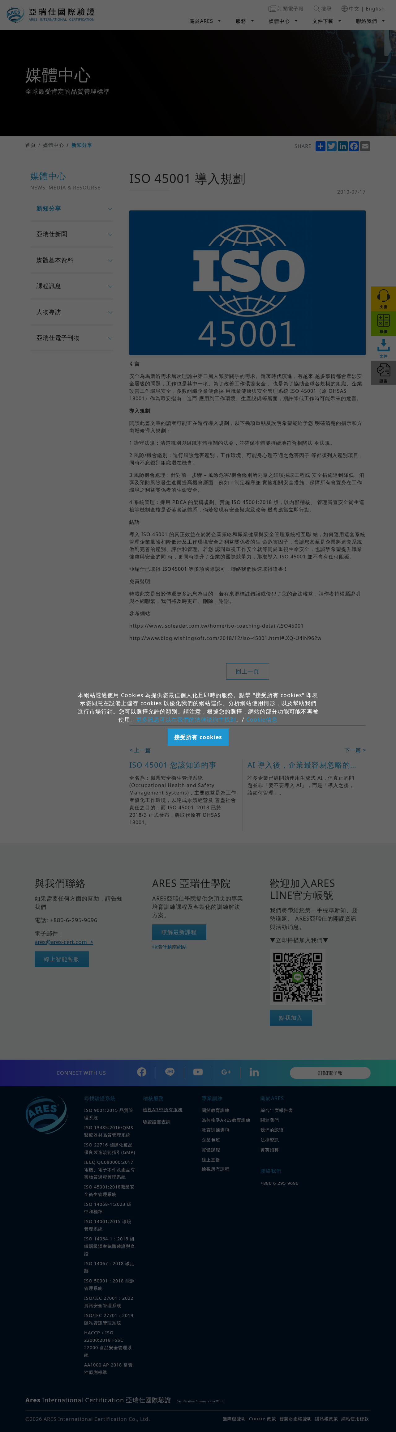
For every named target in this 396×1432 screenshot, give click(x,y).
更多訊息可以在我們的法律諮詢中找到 (186, 719)
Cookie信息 (262, 719)
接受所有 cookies (198, 737)
